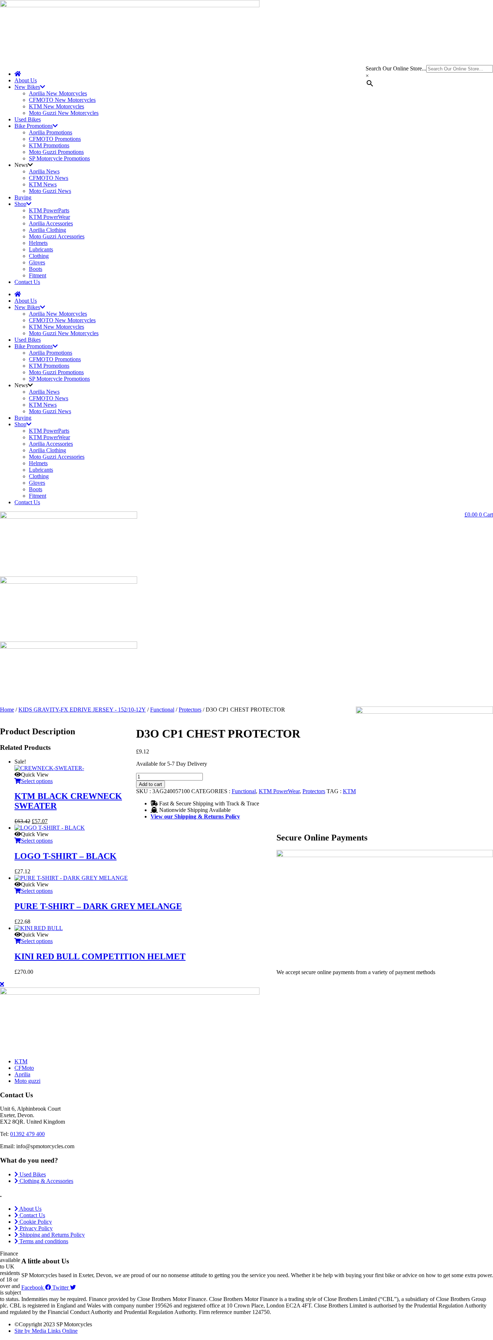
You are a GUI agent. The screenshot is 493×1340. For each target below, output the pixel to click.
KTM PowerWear (49, 217)
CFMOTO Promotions (55, 139)
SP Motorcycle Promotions (59, 158)
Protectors (190, 709)
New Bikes (27, 87)
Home (7, 709)
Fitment (37, 275)
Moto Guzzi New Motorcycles (64, 113)
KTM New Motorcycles (56, 106)
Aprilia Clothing (47, 230)
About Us (25, 80)
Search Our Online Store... (396, 68)
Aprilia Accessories (51, 223)
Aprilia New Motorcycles (58, 93)
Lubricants (41, 249)
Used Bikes (27, 119)
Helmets (38, 243)
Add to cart (150, 784)
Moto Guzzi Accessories (56, 236)
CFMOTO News (48, 178)
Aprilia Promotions (50, 132)
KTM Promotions (49, 145)
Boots (35, 269)
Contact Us (27, 282)
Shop (20, 204)
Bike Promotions (33, 126)
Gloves (37, 262)
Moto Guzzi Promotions (56, 152)
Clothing (39, 256)
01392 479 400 (27, 1134)
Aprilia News (44, 171)
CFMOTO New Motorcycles (62, 100)
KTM (349, 791)
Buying (22, 197)
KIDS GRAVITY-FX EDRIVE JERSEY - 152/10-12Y (82, 709)
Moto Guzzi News (50, 191)
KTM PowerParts (49, 210)
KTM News (43, 184)
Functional (162, 709)
